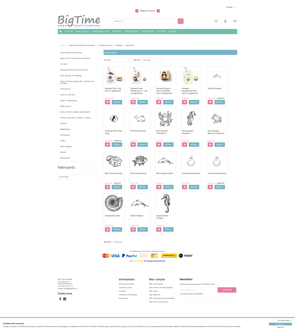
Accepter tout (280, 324)
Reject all (280, 327)
